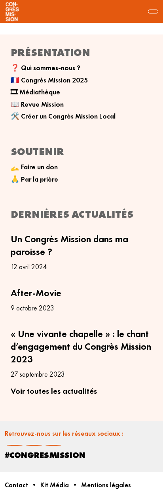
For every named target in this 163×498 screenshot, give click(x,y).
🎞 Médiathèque (35, 92)
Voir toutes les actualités (54, 391)
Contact (16, 485)
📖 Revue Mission (37, 104)
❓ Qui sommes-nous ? (45, 67)
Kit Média (54, 485)
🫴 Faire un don (34, 167)
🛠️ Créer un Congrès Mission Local (63, 116)
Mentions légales (106, 485)
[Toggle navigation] (153, 11)
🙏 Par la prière (34, 179)
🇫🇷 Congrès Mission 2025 (49, 80)
